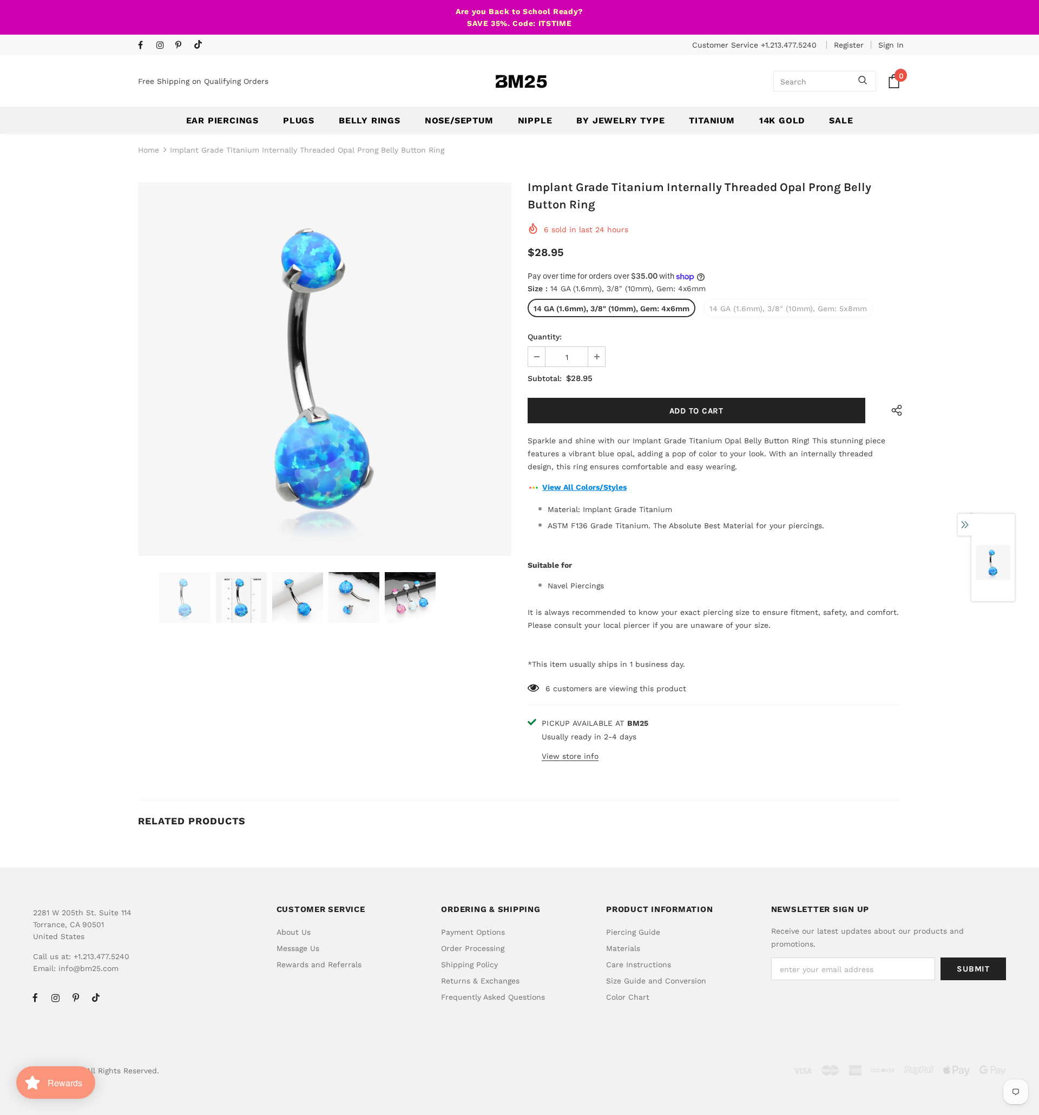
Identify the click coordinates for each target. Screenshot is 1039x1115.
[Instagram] (163, 46)
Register (849, 45)
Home (148, 150)
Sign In (891, 45)
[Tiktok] (200, 45)
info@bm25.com (88, 968)
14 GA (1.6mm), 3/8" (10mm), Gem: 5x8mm (788, 308)
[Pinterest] (182, 46)
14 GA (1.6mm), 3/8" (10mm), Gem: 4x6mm (611, 308)
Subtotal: (545, 378)
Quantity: (545, 336)
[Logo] (521, 81)
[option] (324, 369)
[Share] (894, 410)
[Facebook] (145, 46)
